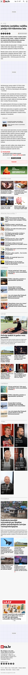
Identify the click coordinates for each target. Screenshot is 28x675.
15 (14, 249)
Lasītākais (4, 267)
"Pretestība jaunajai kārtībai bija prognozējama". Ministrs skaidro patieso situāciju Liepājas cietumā (6, 358)
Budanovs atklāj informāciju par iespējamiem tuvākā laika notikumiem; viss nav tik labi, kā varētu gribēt (7, 550)
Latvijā (4, 23)
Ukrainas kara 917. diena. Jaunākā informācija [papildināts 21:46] (14, 239)
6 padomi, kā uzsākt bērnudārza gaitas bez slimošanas (15, 229)
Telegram (14, 155)
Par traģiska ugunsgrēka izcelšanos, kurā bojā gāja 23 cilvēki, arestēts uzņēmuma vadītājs (15, 234)
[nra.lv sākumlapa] (6, 1)
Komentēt (14, 162)
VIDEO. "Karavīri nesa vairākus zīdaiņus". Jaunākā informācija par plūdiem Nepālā (7, 567)
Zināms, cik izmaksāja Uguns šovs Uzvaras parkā (14, 258)
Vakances (14, 669)
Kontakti (17, 669)
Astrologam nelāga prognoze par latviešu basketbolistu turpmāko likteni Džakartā (16, 244)
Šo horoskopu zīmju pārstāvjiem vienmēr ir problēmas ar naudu (7, 192)
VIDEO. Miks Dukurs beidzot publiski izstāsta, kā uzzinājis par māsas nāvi (20, 357)
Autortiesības (3, 669)
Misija (9, 667)
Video (3, 421)
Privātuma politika (14, 667)
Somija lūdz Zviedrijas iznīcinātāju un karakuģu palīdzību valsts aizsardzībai (15, 122)
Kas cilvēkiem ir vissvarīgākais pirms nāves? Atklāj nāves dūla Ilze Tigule (20, 375)
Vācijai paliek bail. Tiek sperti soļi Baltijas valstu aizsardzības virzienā (17, 272)
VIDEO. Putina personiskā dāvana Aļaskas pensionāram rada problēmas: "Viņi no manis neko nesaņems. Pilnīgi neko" (15, 219)
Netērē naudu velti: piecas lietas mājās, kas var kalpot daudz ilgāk (20, 207)
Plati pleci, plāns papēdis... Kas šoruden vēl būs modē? (16, 253)
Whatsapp (20, 155)
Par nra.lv (2, 667)
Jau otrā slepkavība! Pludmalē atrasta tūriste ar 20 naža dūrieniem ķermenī (17, 296)
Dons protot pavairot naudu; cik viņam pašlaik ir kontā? (6, 207)
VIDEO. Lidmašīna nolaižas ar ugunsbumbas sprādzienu (16, 125)
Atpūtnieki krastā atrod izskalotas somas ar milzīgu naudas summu (20, 192)
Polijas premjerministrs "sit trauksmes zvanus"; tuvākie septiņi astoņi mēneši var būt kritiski (20, 568)
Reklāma (6, 667)
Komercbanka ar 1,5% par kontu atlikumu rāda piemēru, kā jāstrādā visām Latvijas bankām (14, 263)
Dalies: (8, 158)
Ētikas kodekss (8, 669)
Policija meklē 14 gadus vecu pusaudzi (13, 336)
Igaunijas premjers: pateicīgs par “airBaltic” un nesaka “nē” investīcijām (15, 225)
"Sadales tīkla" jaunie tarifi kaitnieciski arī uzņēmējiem (16, 249)
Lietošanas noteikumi (22, 667)
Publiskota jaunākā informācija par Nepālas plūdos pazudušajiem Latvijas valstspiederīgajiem (13, 523)
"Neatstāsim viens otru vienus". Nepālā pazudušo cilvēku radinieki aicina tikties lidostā (17, 305)
